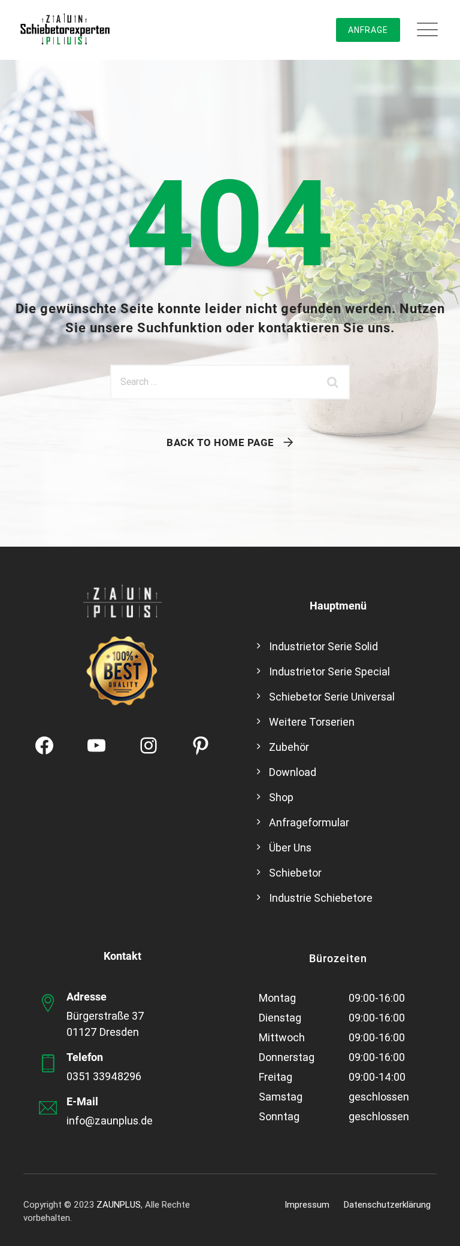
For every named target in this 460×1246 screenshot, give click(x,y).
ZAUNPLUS (118, 1204)
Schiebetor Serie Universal (332, 696)
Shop (281, 797)
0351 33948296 (103, 1076)
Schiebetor (295, 872)
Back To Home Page (220, 442)
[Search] (335, 382)
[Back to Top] (434, 1226)
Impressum (307, 1204)
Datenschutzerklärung (387, 1204)
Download (292, 772)
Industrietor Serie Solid (323, 646)
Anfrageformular (309, 822)
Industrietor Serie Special (329, 671)
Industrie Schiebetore (321, 898)
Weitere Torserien (312, 722)
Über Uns (290, 847)
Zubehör (289, 747)
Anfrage (368, 30)
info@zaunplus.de (109, 1120)
